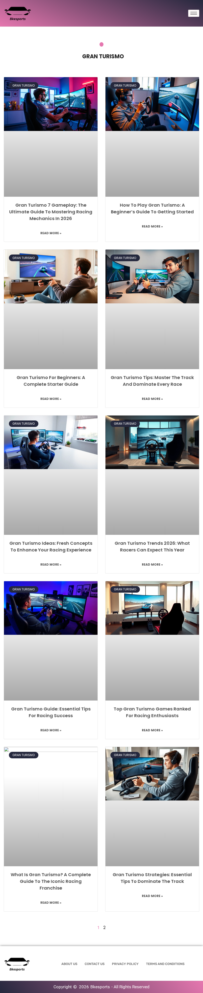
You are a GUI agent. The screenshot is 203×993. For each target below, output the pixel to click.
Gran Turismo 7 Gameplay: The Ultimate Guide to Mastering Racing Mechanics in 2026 (50, 212)
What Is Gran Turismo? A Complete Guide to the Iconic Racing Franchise (51, 881)
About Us (69, 964)
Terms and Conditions (165, 964)
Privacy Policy (125, 964)
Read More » (50, 233)
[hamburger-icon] (193, 13)
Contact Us (94, 964)
